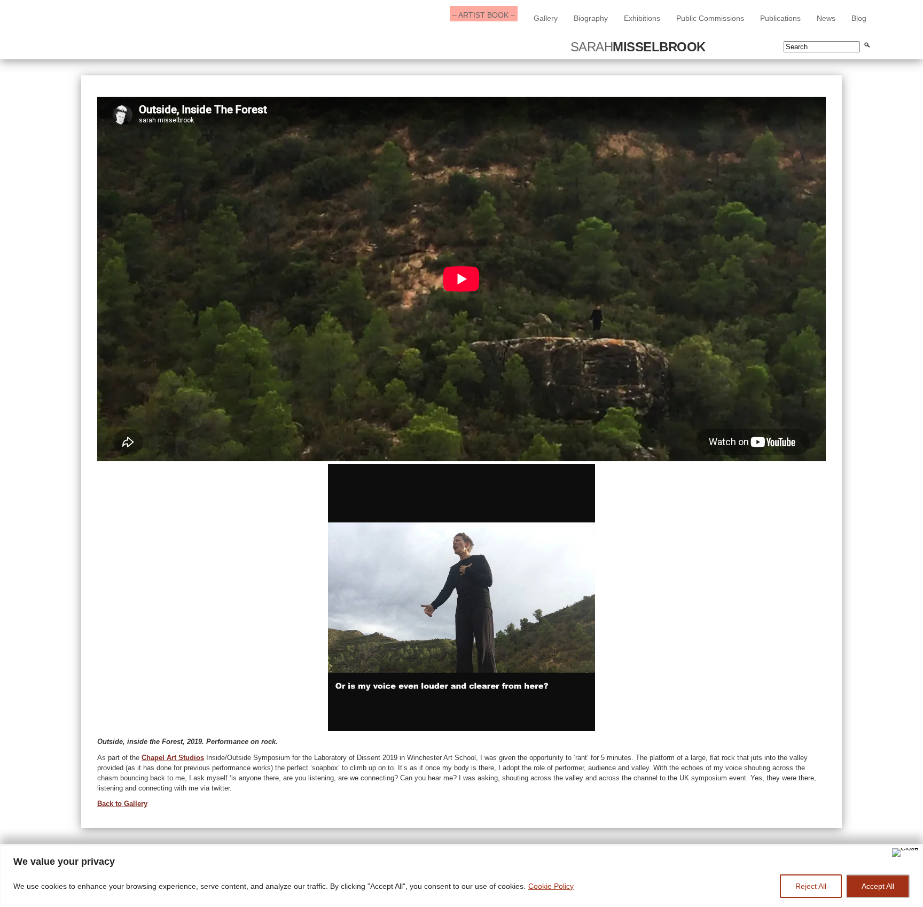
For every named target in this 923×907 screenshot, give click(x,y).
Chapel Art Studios (173, 758)
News (826, 18)
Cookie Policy (551, 886)
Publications (780, 18)
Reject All (810, 886)
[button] (105, 597)
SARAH (638, 47)
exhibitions (642, 18)
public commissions (710, 18)
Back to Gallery (122, 804)
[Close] (905, 852)
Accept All (878, 886)
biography (591, 18)
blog (858, 18)
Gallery (546, 18)
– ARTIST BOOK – (483, 15)
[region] (461, 876)
